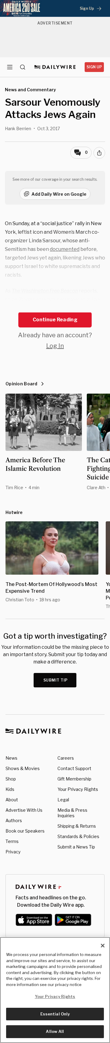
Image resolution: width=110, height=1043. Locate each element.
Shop (11, 778)
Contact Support (74, 768)
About (12, 799)
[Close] (102, 945)
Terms (12, 841)
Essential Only (55, 1013)
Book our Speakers (25, 830)
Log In (55, 346)
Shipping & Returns (76, 826)
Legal (63, 799)
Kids (10, 789)
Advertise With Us (24, 810)
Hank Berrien (18, 128)
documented (64, 249)
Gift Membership (74, 778)
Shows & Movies (23, 768)
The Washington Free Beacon (45, 291)
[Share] (99, 153)
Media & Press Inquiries (72, 812)
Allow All (55, 1031)
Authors (14, 820)
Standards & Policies (78, 836)
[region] (55, 990)
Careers (65, 758)
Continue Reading (55, 320)
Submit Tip (55, 680)
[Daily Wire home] (55, 67)
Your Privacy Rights (77, 789)
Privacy (13, 851)
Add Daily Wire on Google (58, 194)
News (11, 758)
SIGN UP (94, 67)
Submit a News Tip (76, 846)
